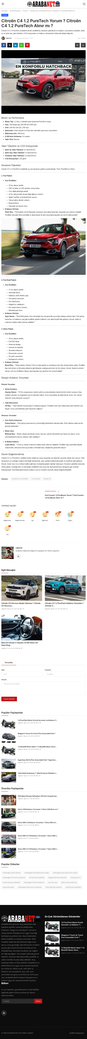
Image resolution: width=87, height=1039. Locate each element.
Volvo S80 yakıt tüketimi (53, 887)
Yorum (3, 679)
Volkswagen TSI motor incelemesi (14, 877)
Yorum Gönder (9, 699)
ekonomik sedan (8, 887)
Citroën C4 (47, 479)
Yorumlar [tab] (9, 662)
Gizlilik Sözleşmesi (77, 1033)
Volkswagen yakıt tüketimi (12, 873)
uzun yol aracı (52, 882)
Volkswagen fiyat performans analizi (65, 873)
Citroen (25, 11)
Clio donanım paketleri (36, 877)
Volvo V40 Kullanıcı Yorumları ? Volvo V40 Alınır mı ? (38, 809)
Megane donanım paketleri (57, 877)
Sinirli (57, 520)
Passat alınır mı (75, 877)
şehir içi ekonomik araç (69, 882)
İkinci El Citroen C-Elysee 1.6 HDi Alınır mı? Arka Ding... (19, 644)
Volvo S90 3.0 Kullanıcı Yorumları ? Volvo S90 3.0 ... (37, 822)
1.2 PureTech (35, 479)
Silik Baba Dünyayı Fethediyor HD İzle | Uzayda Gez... (38, 796)
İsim (3, 670)
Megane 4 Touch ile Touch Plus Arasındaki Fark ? (36, 733)
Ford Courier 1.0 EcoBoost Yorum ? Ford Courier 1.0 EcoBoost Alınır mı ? (64, 496)
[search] (84, 3)
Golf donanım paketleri (73, 887)
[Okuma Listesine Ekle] (83, 45)
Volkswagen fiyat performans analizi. (36, 873)
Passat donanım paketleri (11, 882)
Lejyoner (19, 548)
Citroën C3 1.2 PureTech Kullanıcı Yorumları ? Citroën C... (64, 604)
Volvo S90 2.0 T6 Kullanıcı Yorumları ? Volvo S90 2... (38, 849)
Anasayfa (4, 11)
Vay (7, 534)
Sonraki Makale (51, 491)
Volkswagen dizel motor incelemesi (29, 887)
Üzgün (70, 520)
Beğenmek (7, 520)
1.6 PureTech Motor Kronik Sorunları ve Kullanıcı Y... (38, 720)
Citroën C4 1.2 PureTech (20, 479)
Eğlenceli (45, 520)
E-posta (48, 670)
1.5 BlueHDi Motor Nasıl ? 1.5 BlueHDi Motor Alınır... (37, 747)
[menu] (3, 3)
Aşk (32, 520)
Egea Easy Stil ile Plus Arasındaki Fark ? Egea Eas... (37, 760)
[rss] (4, 1013)
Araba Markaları (15, 11)
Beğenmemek (20, 520)
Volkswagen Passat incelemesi (34, 882)
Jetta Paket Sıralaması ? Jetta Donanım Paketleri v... (37, 773)
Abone (38, 1001)
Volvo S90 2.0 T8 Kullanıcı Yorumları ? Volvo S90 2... (38, 836)
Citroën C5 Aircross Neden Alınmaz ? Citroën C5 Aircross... (21, 604)
